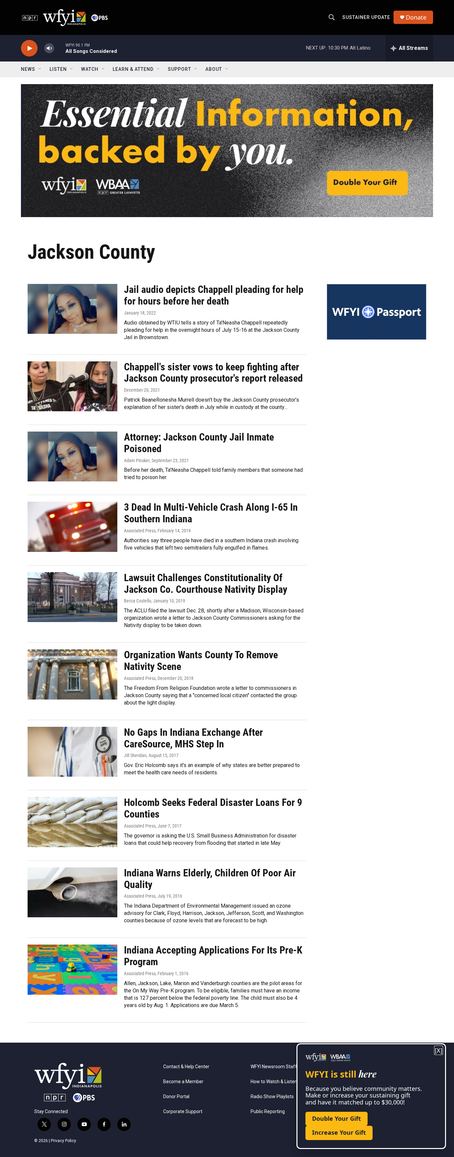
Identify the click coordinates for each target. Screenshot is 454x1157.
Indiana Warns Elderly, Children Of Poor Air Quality (210, 878)
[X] (438, 1050)
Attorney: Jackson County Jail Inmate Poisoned (199, 442)
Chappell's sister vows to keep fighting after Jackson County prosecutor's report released (213, 372)
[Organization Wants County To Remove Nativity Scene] (72, 674)
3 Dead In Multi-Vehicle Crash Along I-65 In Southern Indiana (211, 513)
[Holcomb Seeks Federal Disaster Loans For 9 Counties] (72, 822)
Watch (89, 69)
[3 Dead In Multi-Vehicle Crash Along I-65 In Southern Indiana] (72, 527)
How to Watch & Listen (274, 1081)
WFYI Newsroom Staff (274, 1066)
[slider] (60, 48)
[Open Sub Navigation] (40, 69)
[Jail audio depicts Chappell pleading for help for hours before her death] (72, 309)
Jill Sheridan (135, 755)
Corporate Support (182, 1111)
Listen (58, 69)
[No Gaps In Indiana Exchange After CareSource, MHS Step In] (72, 752)
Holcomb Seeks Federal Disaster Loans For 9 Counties (213, 808)
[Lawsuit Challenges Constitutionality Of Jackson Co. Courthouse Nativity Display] (72, 597)
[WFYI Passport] (376, 311)
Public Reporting (268, 1111)
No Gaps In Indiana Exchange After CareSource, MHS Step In (193, 738)
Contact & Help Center (186, 1066)
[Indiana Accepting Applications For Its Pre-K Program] (72, 969)
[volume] (49, 48)
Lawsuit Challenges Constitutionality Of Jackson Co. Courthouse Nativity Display (205, 583)
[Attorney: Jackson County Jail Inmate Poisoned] (72, 456)
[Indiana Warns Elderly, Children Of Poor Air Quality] (72, 892)
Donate (416, 17)
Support (179, 69)
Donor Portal (176, 1096)
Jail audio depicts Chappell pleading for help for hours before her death (213, 295)
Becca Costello (137, 600)
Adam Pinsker (137, 460)
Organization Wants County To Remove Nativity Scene (201, 660)
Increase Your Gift (339, 1132)
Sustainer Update (366, 17)
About (213, 69)
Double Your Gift (336, 1118)
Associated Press (140, 530)
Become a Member (183, 1081)
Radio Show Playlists (272, 1096)
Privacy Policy (63, 1140)
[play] (29, 48)
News (28, 69)
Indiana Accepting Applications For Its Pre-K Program (213, 955)
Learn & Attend (133, 69)
